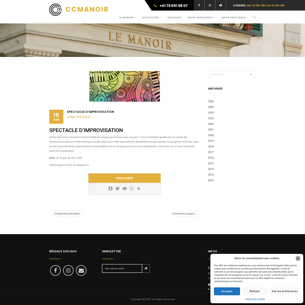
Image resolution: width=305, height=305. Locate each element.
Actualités (151, 17)
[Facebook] (55, 270)
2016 (211, 157)
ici (87, 165)
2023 (211, 118)
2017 (211, 152)
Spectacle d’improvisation (90, 111)
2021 (211, 129)
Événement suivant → (185, 213)
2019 (211, 140)
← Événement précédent (66, 213)
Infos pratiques (234, 17)
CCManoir (86, 9)
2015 (211, 163)
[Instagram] (68, 270)
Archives (174, 17)
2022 (211, 124)
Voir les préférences (285, 291)
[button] (298, 258)
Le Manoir (126, 17)
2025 (211, 107)
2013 (211, 174)
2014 (211, 169)
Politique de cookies (255, 299)
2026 (211, 101)
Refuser (255, 291)
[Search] (254, 17)
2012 (211, 180)
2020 (211, 135)
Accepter (227, 291)
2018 (211, 146)
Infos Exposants (200, 17)
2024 (211, 112)
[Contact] (81, 270)
